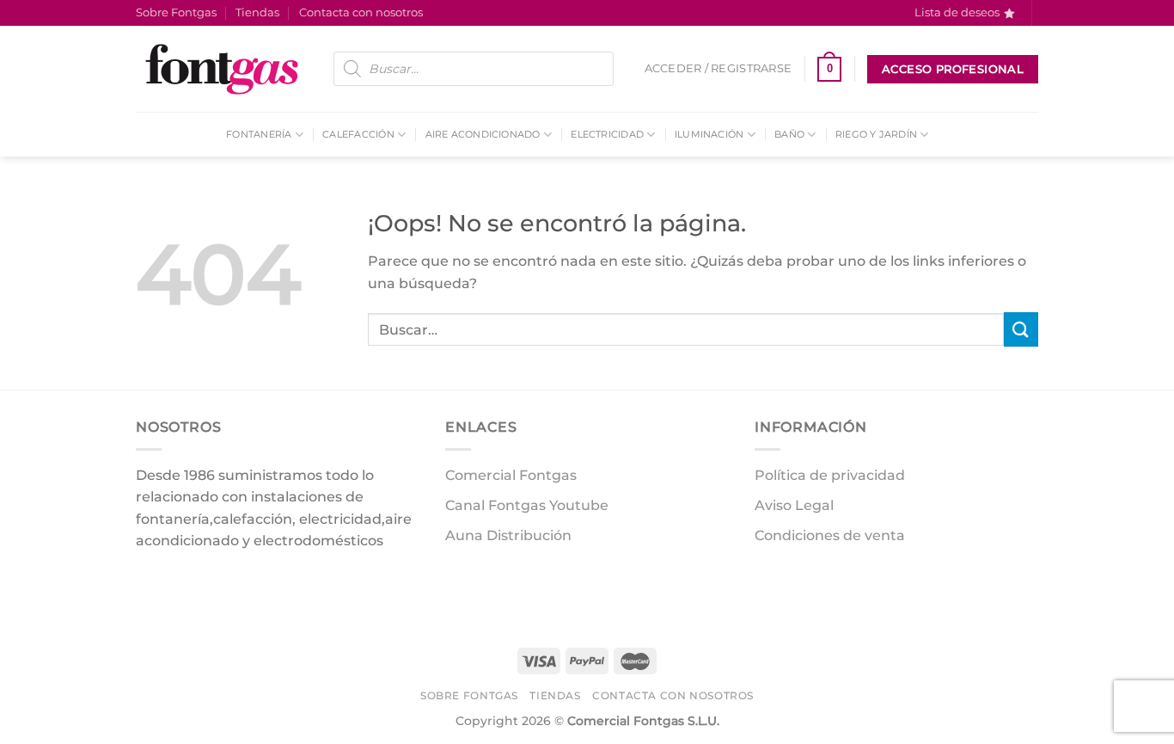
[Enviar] (1021, 329)
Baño (789, 134)
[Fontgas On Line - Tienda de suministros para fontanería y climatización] (222, 68)
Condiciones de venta (830, 535)
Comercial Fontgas (511, 475)
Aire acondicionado (483, 134)
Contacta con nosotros (361, 12)
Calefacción (358, 134)
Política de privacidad (830, 475)
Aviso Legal (794, 505)
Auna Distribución (508, 535)
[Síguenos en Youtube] (1047, 21)
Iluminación (709, 134)
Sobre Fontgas (176, 12)
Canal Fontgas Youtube (526, 505)
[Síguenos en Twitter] (213, 584)
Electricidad (607, 134)
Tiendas (257, 12)
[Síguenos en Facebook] (152, 584)
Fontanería (258, 134)
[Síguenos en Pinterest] (244, 584)
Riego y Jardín (876, 134)
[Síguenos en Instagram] (182, 584)
